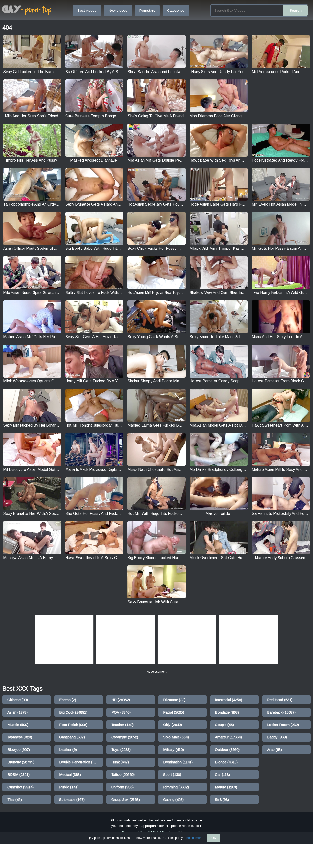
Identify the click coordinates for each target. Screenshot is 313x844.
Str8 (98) (222, 799)
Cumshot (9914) (20, 787)
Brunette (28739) (20, 762)
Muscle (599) (17, 725)
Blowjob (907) (18, 749)
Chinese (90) (17, 700)
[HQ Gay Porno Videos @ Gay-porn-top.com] (26, 10)
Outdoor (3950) (227, 749)
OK (213, 838)
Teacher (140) (122, 725)
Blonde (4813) (226, 762)
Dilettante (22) (174, 700)
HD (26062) (120, 700)
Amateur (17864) (228, 737)
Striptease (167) (72, 799)
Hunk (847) (120, 762)
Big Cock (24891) (73, 712)
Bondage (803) (227, 712)
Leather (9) (68, 749)
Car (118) (222, 774)
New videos (117, 10)
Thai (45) (14, 799)
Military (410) (173, 749)
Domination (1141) (178, 762)
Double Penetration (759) (79, 762)
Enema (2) (67, 700)
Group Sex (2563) (125, 799)
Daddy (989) (277, 737)
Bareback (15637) (281, 712)
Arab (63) (274, 749)
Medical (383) (70, 774)
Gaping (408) (173, 799)
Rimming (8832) (176, 787)
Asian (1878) (17, 712)
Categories (176, 10)
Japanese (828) (19, 737)
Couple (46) (224, 725)
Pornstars (147, 10)
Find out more (193, 838)
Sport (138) (172, 774)
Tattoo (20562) (123, 774)
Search (296, 10)
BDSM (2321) (18, 774)
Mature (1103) (226, 787)
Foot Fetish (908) (73, 725)
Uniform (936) (122, 787)
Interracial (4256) (228, 700)
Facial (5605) (173, 712)
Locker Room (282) (283, 725)
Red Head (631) (279, 700)
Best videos (87, 10)
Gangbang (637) (72, 737)
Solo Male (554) (176, 737)
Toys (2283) (121, 749)
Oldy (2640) (172, 725)
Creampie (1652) (124, 737)
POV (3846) (121, 712)
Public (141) (68, 787)
